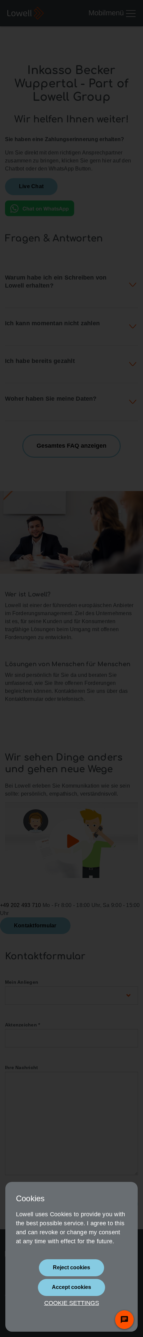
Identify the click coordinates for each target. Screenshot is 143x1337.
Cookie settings (71, 1303)
